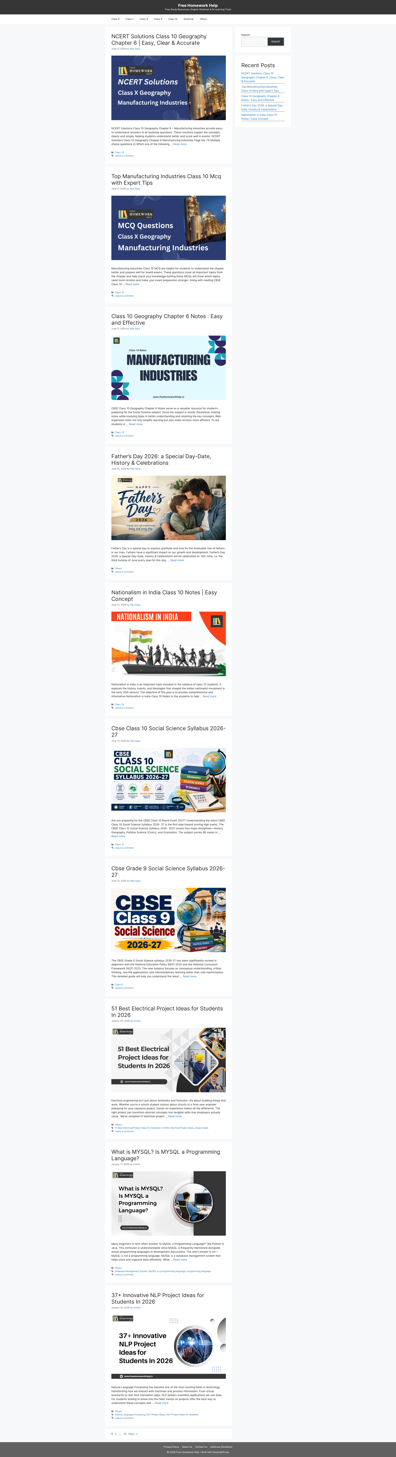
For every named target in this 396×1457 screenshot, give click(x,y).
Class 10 (172, 18)
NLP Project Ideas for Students (182, 1414)
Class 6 (115, 18)
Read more (180, 144)
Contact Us (201, 1446)
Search (245, 34)
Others (203, 18)
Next (133, 1433)
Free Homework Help (198, 5)
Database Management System (131, 1271)
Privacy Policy (171, 1446)
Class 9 (158, 18)
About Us (187, 1446)
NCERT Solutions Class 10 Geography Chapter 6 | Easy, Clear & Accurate (159, 39)
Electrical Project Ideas (182, 1127)
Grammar (189, 18)
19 (125, 1433)
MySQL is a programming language (167, 1271)
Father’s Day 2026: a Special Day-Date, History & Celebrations (161, 459)
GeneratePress (221, 1452)
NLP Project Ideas (156, 1414)
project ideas (201, 1127)
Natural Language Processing (130, 1414)
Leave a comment (124, 155)
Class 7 (130, 18)
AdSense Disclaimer (221, 1446)
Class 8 (144, 18)
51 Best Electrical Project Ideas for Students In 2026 (142, 1127)
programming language (199, 1271)
